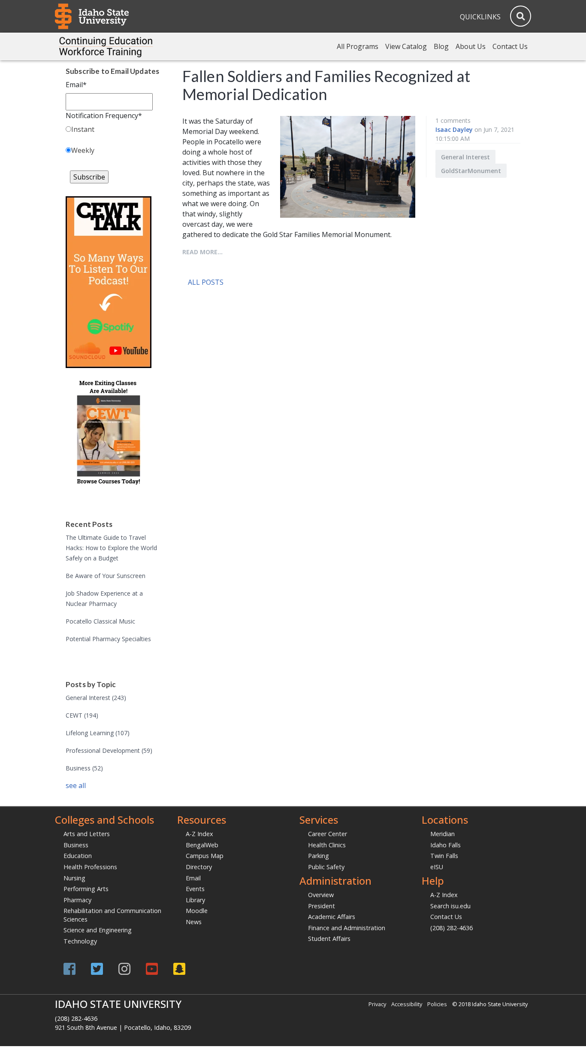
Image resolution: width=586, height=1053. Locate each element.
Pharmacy (77, 900)
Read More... (202, 252)
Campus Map (205, 856)
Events (195, 889)
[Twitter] (97, 968)
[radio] (113, 131)
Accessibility (406, 1004)
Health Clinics (327, 845)
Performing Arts (86, 889)
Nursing (74, 878)
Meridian (442, 834)
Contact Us (510, 46)
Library (195, 900)
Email (193, 878)
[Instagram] (124, 968)
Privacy (377, 1004)
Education (77, 856)
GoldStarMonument (471, 171)
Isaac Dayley (454, 129)
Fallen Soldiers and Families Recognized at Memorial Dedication (326, 85)
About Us (471, 46)
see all (76, 785)
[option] (308, 295)
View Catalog (406, 46)
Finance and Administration (346, 928)
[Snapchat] (179, 968)
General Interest (96, 698)
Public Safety (326, 867)
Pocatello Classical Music (100, 621)
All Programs (357, 46)
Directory (199, 867)
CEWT (82, 715)
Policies (437, 1004)
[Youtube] (152, 968)
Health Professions (90, 867)
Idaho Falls (445, 845)
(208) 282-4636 (451, 928)
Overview (321, 895)
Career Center (327, 834)
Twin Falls (444, 856)
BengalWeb (202, 845)
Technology (80, 941)
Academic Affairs (331, 917)
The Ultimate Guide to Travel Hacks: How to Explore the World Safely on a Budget (111, 547)
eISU (436, 867)
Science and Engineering (97, 930)
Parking (318, 856)
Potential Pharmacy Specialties (108, 639)
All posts (206, 282)
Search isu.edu (450, 906)
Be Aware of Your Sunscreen (105, 576)
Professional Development (109, 750)
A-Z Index (199, 834)
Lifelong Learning (98, 733)
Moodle (197, 911)
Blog (441, 46)
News (194, 922)
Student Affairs (329, 938)
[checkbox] (113, 141)
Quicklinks (480, 16)
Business (84, 768)
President (321, 906)
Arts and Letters (86, 834)
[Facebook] (69, 968)
